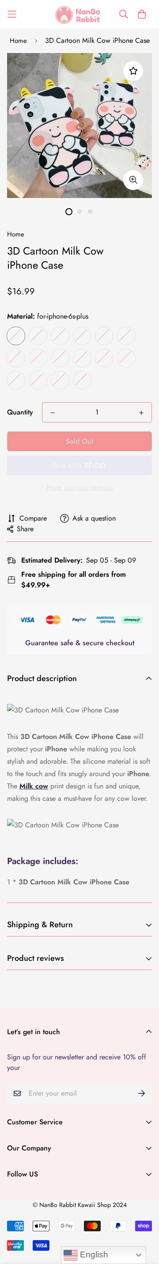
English (93, 1254)
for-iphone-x (126, 358)
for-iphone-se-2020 (60, 336)
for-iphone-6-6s (38, 336)
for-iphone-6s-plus (16, 336)
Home (18, 41)
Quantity (20, 412)
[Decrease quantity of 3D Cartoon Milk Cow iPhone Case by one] (52, 413)
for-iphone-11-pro (38, 380)
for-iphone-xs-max (60, 380)
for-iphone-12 (16, 358)
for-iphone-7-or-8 (104, 358)
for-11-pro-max (16, 380)
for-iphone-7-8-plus (82, 358)
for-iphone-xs (82, 380)
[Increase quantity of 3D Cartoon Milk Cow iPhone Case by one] (141, 413)
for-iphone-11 (60, 358)
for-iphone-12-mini (38, 358)
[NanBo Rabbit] (79, 14)
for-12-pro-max (104, 336)
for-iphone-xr (82, 336)
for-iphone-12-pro (126, 336)
